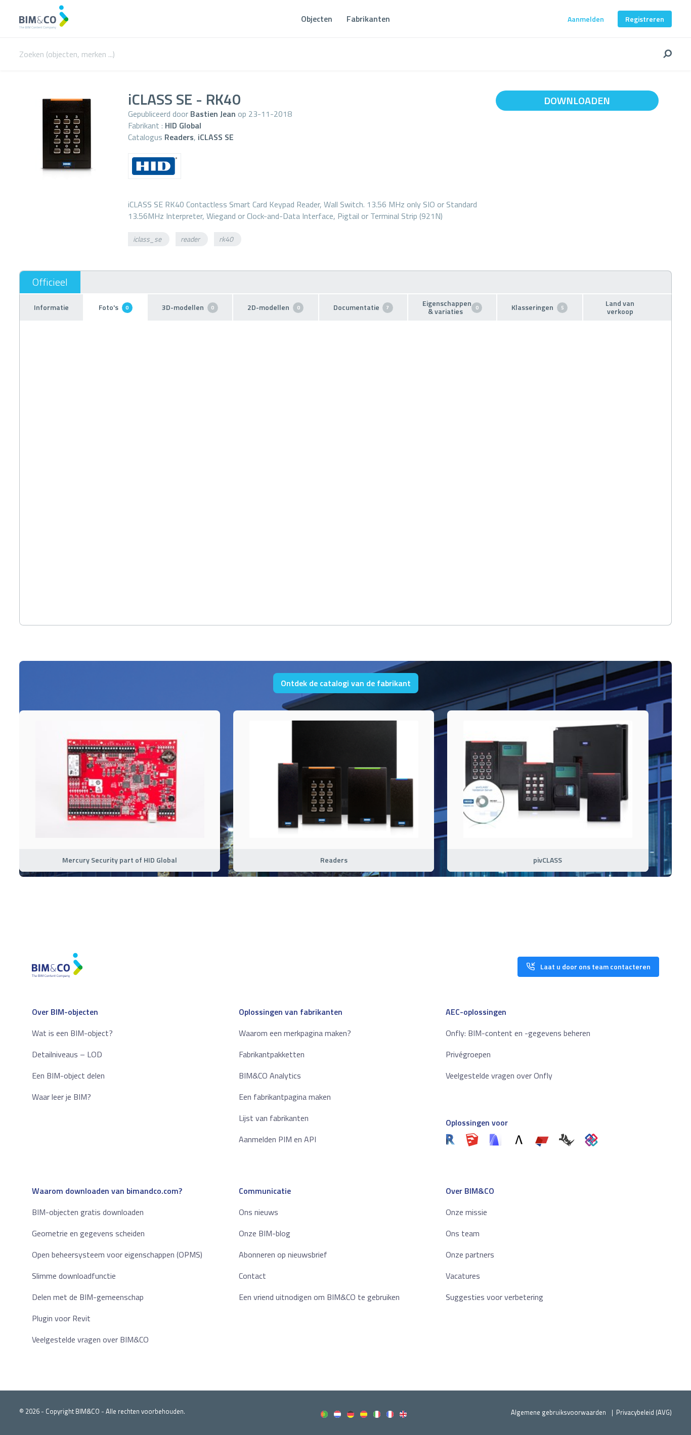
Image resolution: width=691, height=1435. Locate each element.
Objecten (316, 19)
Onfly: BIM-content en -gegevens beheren (518, 1033)
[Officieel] (50, 282)
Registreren (644, 19)
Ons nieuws (258, 1212)
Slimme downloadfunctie (74, 1276)
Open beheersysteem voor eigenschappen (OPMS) (117, 1254)
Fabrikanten (368, 19)
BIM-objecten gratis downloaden (88, 1212)
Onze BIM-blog (264, 1233)
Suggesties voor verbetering (494, 1297)
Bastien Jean (213, 114)
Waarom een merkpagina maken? (295, 1033)
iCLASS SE (216, 137)
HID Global (183, 125)
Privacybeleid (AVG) (644, 1412)
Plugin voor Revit (61, 1318)
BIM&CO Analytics (270, 1075)
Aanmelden (586, 19)
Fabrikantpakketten (272, 1054)
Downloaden (577, 100)
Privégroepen (468, 1054)
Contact (252, 1276)
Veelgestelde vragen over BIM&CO (90, 1339)
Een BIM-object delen (68, 1075)
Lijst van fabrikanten (274, 1118)
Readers (179, 137)
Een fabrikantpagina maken (285, 1097)
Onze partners (470, 1254)
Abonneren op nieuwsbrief (283, 1254)
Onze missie (466, 1212)
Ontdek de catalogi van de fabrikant (346, 683)
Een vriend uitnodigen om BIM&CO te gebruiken (319, 1297)
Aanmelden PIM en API (277, 1139)
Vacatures (463, 1276)
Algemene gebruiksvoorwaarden (558, 1412)
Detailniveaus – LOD (67, 1054)
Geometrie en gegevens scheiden (88, 1233)
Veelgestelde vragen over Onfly (499, 1075)
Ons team (463, 1233)
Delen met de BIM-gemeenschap (88, 1297)
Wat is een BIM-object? (72, 1033)
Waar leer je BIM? (61, 1097)
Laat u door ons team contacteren (595, 966)
